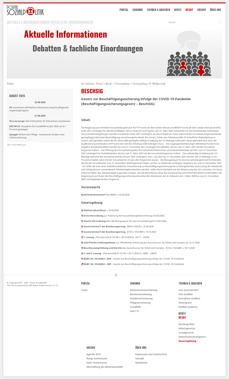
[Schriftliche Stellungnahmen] (82, 242)
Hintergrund (185, 302)
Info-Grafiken (186, 294)
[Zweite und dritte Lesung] (82, 253)
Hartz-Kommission (97, 362)
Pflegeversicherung (140, 302)
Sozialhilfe (135, 306)
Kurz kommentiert (188, 290)
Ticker (84, 290)
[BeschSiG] (82, 194)
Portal (124, 10)
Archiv (201, 10)
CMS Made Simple (36, 285)
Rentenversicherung (141, 294)
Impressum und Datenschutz (151, 354)
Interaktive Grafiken (189, 298)
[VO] (82, 215)
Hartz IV (134, 311)
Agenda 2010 (94, 354)
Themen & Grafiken (158, 10)
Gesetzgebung (122, 83)
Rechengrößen (186, 324)
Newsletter (141, 362)
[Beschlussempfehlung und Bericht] (82, 247)
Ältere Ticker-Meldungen (16, 144)
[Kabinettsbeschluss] (82, 210)
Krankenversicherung (141, 298)
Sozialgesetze (186, 332)
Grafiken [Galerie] (188, 306)
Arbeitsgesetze (187, 328)
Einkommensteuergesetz (192, 336)
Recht (189, 10)
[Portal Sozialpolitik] (40, 10)
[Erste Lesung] (82, 237)
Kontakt (139, 358)
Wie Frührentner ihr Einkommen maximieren (39, 121)
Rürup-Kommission (97, 358)
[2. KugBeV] (82, 221)
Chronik (137, 10)
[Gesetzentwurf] (82, 226)
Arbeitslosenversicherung (143, 290)
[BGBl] (82, 258)
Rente (178, 10)
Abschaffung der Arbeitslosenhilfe (105, 366)
